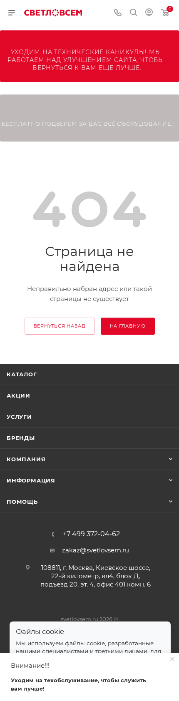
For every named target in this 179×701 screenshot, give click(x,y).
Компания (26, 459)
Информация (31, 480)
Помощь (22, 501)
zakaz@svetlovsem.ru (95, 550)
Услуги (19, 416)
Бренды (21, 438)
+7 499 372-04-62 (91, 534)
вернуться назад (60, 326)
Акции (18, 395)
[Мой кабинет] (149, 13)
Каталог (22, 374)
